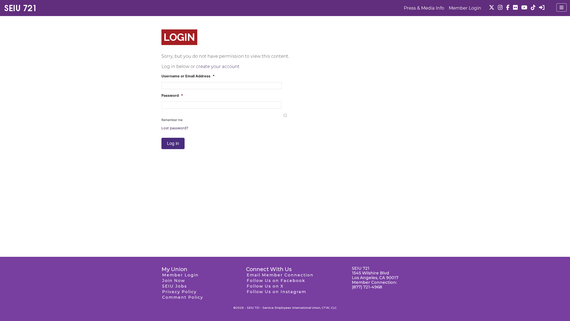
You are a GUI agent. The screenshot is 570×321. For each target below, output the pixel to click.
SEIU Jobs (174, 286)
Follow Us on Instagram (276, 291)
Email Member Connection (280, 275)
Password (172, 95)
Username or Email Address (188, 76)
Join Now (173, 280)
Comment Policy (182, 297)
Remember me (172, 120)
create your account (218, 66)
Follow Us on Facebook (276, 280)
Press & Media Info (424, 8)
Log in (173, 143)
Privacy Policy (179, 291)
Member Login (465, 8)
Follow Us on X (265, 286)
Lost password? (174, 128)
